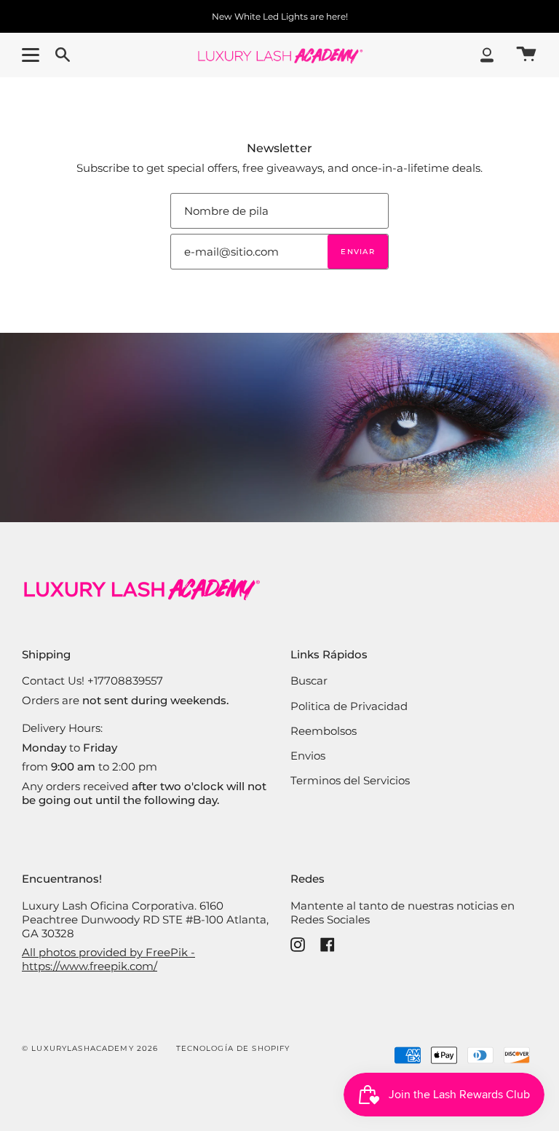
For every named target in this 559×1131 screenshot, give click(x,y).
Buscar (309, 680)
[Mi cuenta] (487, 55)
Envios (307, 755)
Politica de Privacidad (349, 706)
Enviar (358, 251)
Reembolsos (323, 731)
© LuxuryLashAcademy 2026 (90, 1048)
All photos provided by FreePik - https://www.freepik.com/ (108, 959)
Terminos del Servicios (350, 780)
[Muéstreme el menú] (33, 55)
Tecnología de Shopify (233, 1048)
